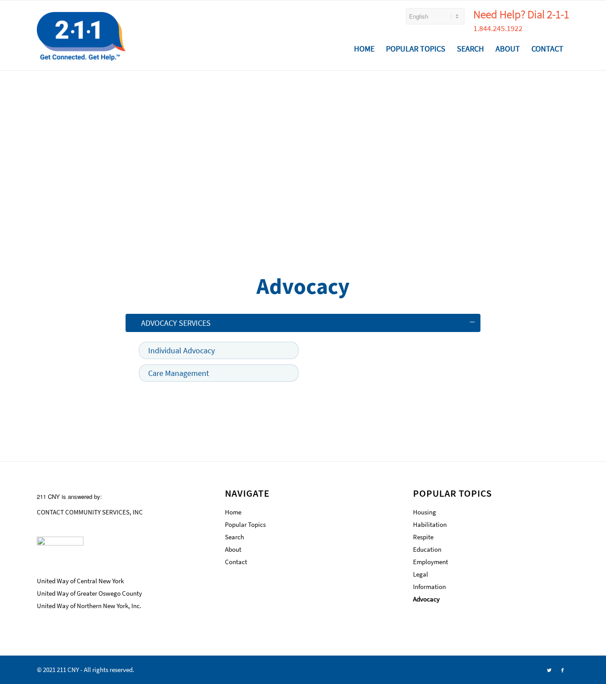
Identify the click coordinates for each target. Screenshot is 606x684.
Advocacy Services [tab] (176, 323)
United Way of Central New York (80, 581)
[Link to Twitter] (549, 669)
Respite (423, 537)
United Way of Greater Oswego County (89, 593)
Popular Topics (245, 524)
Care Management (178, 373)
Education (427, 549)
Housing (424, 512)
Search (234, 537)
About (233, 549)
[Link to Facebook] (562, 669)
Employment (430, 561)
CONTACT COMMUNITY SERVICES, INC (90, 512)
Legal (420, 574)
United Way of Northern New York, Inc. (89, 605)
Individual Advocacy (181, 350)
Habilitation (430, 524)
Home (233, 512)
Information (429, 586)
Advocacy (426, 599)
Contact (236, 561)
